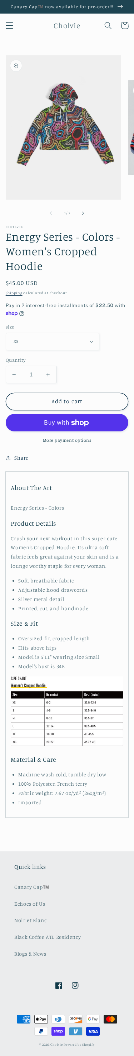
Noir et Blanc (30, 920)
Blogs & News (30, 954)
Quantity (15, 360)
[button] (9, 25)
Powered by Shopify (79, 1044)
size (10, 327)
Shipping (14, 293)
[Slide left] (51, 213)
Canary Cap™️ (31, 887)
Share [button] (21, 458)
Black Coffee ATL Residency (47, 937)
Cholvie (56, 1044)
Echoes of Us (29, 904)
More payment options (67, 440)
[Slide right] (83, 213)
